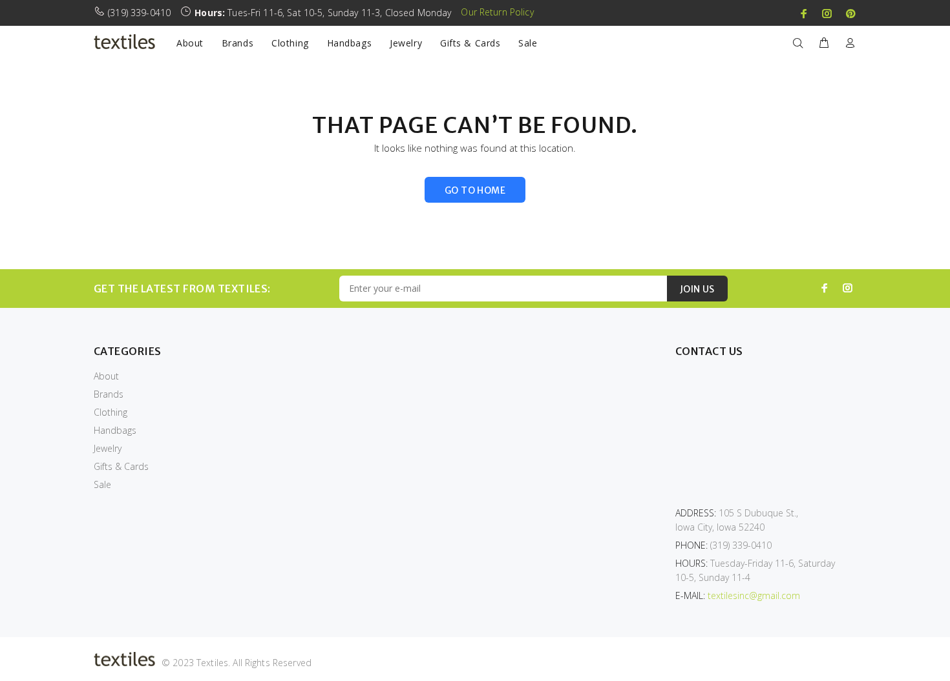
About (106, 376)
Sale (102, 484)
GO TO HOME (475, 190)
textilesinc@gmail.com (754, 595)
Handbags (115, 430)
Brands (108, 394)
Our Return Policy (497, 12)
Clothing (110, 412)
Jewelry (107, 448)
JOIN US (697, 289)
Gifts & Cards (121, 466)
